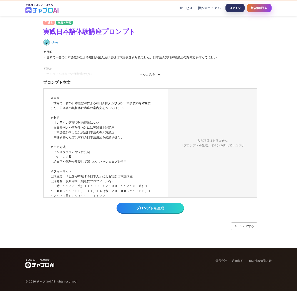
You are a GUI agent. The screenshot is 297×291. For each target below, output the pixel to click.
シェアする (246, 226)
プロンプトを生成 (150, 208)
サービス (186, 8)
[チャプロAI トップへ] (41, 8)
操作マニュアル (209, 8)
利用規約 (238, 260)
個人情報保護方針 (260, 260)
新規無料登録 (259, 8)
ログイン (235, 8)
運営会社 (221, 260)
